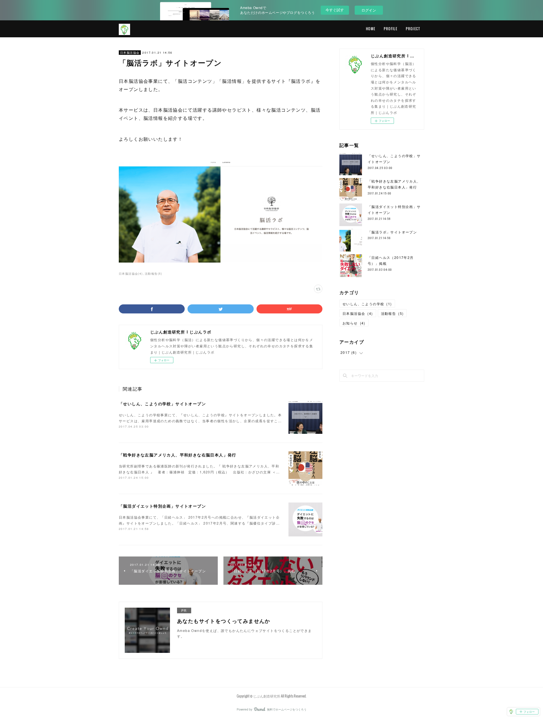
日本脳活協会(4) (131, 274)
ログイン (368, 10)
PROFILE (390, 28)
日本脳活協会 (129, 53)
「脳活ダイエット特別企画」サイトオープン (162, 506)
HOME (371, 28)
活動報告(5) (153, 274)
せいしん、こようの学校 (367, 303)
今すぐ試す (335, 9)
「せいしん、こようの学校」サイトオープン (162, 403)
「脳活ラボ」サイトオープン (392, 231)
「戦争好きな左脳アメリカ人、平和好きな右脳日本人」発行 (177, 455)
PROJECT (413, 28)
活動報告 (392, 313)
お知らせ (353, 322)
